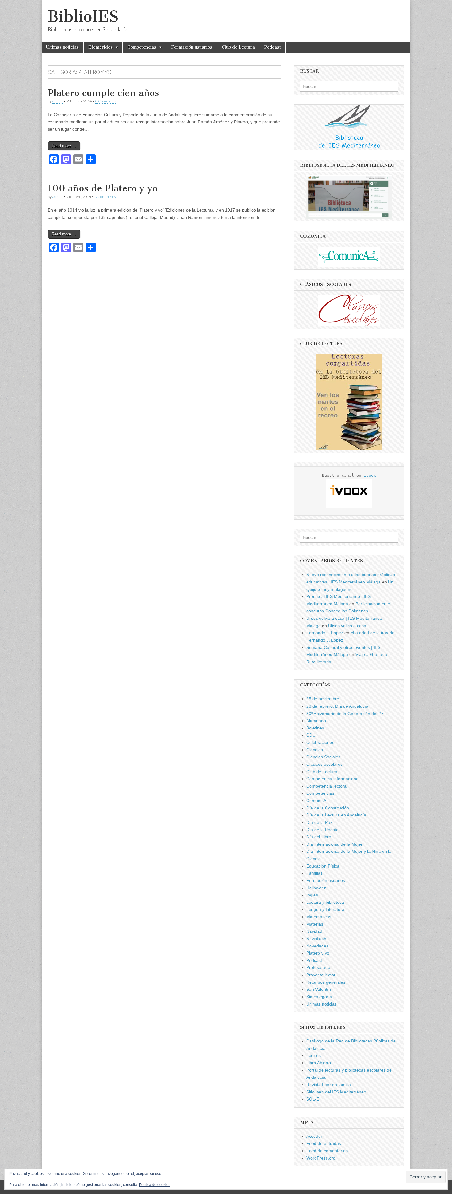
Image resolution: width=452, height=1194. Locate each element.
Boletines (315, 727)
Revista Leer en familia (328, 1084)
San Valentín (318, 989)
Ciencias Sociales (323, 756)
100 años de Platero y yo (102, 188)
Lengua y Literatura (325, 909)
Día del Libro (318, 836)
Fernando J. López (324, 632)
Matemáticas (318, 916)
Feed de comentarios (327, 1150)
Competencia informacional (332, 778)
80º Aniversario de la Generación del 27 (344, 713)
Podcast (272, 47)
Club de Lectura (238, 47)
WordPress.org (320, 1158)
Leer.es (313, 1055)
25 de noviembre (322, 698)
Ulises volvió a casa (347, 625)
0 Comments (105, 101)
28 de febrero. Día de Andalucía (337, 706)
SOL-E (312, 1099)
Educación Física (322, 866)
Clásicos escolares (324, 764)
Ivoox (370, 475)
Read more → (64, 146)
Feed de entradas (323, 1143)
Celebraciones (320, 742)
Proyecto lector (320, 974)
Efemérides (100, 47)
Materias (314, 924)
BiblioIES (83, 16)
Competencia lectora (326, 786)
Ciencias (314, 749)
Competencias (141, 47)
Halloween (316, 887)
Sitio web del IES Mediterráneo (336, 1091)
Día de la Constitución (327, 807)
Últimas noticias (62, 47)
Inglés (312, 894)
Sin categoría (319, 996)
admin (57, 101)
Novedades (317, 945)
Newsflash (316, 938)
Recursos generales (325, 982)
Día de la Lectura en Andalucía (336, 814)
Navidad (314, 931)
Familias (314, 873)
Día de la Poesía (322, 829)
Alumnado (316, 720)
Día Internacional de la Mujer (334, 844)
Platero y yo (317, 953)
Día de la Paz (319, 822)
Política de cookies (154, 1185)
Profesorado (318, 967)
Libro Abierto (318, 1062)
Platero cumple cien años (103, 92)
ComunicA (316, 800)
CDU (310, 735)
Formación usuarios (191, 47)
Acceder (314, 1136)
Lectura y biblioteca (325, 902)
